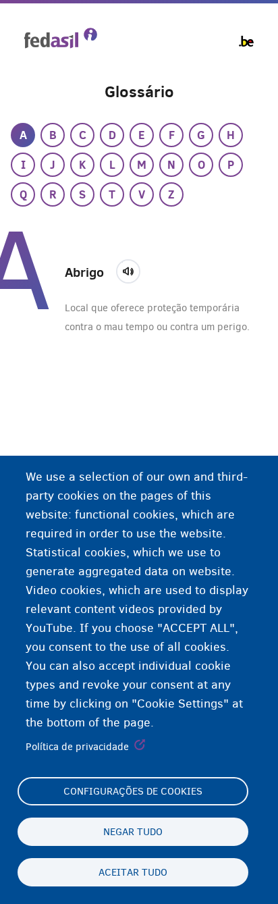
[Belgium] (246, 41)
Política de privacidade (77, 746)
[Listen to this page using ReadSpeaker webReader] (132, 269)
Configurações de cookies (132, 791)
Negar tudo (133, 832)
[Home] (60, 38)
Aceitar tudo (133, 872)
